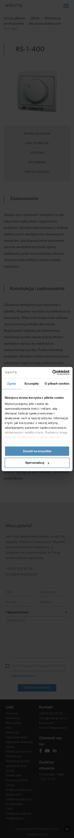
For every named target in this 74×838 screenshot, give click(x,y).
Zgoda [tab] (11, 383)
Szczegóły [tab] (31, 383)
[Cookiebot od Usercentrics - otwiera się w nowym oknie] (52, 372)
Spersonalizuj (34, 463)
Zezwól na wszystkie (37, 451)
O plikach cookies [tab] (57, 383)
